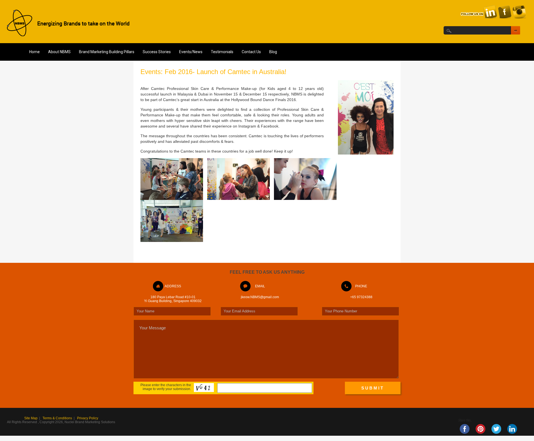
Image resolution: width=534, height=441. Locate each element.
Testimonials (222, 52)
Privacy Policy (87, 418)
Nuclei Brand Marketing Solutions (90, 422)
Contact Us (251, 52)
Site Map (31, 418)
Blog (273, 52)
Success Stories (157, 52)
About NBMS (59, 52)
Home (34, 52)
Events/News (190, 52)
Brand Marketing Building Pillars (106, 52)
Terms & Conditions (57, 418)
